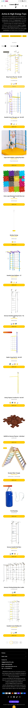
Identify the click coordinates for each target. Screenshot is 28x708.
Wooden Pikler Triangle (14, 473)
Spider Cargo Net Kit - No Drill (14, 357)
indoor (19, 25)
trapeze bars (17, 20)
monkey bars (5, 20)
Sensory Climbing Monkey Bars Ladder (14, 587)
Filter (5, 46)
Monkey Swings (14, 235)
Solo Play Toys (4, 36)
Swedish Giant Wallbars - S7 (14, 275)
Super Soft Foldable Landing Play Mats (14, 157)
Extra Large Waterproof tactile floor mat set (14, 196)
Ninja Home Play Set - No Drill (14, 77)
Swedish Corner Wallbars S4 (14, 626)
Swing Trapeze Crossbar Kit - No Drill (14, 397)
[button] (2, 5)
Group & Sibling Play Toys (15, 36)
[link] (22, 5)
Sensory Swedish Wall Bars (14, 547)
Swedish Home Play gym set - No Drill (14, 117)
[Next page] (20, 642)
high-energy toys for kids (13, 26)
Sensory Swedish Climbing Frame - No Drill (14, 316)
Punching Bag (14, 511)
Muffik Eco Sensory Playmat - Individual (14, 436)
